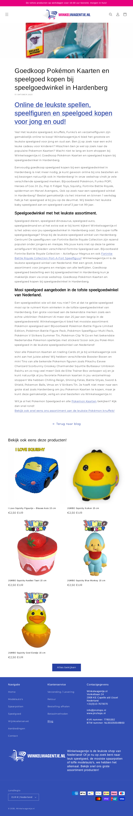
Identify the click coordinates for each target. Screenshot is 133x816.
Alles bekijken (66, 667)
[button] (6, 14)
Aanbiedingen (16, 728)
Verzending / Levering (61, 691)
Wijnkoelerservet (18, 721)
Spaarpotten (15, 706)
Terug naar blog (68, 424)
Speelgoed (14, 713)
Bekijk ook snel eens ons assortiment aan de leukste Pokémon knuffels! (65, 410)
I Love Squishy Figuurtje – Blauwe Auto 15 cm (32, 508)
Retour (52, 699)
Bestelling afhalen (59, 706)
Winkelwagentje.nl (25, 808)
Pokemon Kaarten (84, 401)
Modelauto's (15, 699)
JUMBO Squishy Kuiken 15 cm (83, 508)
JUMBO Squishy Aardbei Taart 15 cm (27, 580)
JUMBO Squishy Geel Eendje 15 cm (27, 653)
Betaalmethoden (58, 713)
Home (11, 691)
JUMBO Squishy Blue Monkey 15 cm (86, 580)
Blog (50, 721)
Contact (13, 735)
